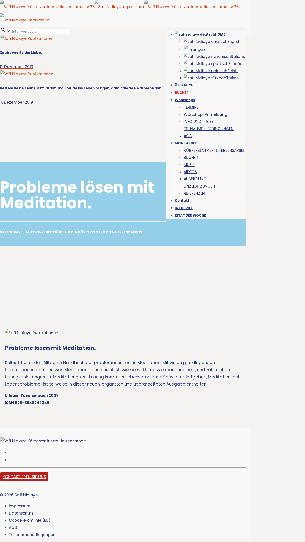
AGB (13, 527)
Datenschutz (21, 513)
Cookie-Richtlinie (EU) (29, 520)
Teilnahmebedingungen (32, 534)
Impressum (20, 506)
